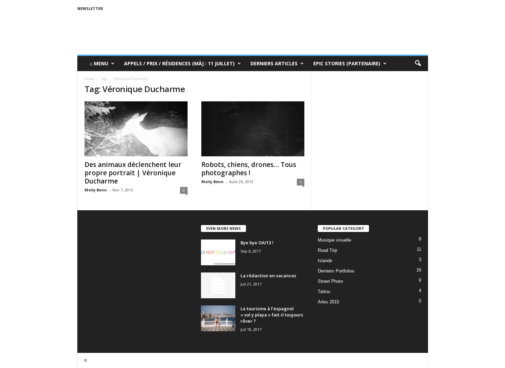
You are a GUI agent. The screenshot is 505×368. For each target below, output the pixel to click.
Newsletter (90, 8)
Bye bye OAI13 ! (256, 242)
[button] (417, 63)
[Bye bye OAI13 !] (218, 252)
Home (89, 78)
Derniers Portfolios (336, 271)
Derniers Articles (274, 63)
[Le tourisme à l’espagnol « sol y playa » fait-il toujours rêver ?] (218, 318)
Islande (325, 260)
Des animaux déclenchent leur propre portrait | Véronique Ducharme (133, 173)
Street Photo (330, 281)
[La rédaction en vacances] (218, 285)
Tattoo (324, 291)
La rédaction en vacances (268, 275)
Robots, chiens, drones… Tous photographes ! (248, 168)
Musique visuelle (334, 240)
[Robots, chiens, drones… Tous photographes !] (252, 128)
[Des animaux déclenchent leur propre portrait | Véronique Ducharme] (136, 128)
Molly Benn (96, 189)
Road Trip (327, 250)
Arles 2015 (328, 301)
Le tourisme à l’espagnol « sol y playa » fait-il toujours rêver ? (271, 314)
